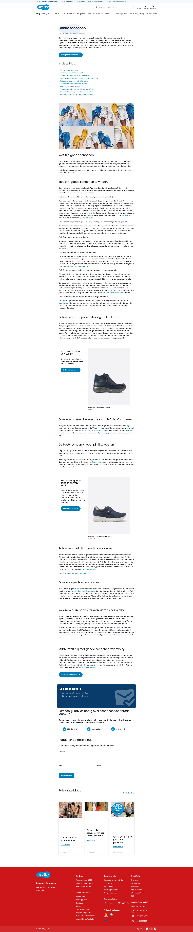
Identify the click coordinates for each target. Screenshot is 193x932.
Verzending (108, 883)
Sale (63, 14)
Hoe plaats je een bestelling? (114, 880)
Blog (142, 14)
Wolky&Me (135, 886)
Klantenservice (151, 14)
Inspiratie (79, 903)
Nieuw (56, 14)
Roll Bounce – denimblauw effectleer (99, 407)
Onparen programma (83, 912)
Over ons (134, 880)
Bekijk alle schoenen (83, 886)
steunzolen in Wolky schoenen (112, 293)
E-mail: (100, 765)
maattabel (124, 215)
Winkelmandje (153, 8)
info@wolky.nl (96, 729)
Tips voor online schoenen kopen (117, 635)
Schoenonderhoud (83, 909)
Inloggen (139, 8)
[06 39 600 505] (113, 729)
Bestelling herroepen (111, 890)
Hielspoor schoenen (84, 14)
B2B (132, 896)
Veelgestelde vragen (111, 893)
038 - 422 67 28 (72, 729)
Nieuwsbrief (135, 883)
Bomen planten (136, 890)
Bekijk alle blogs (128, 793)
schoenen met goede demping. (77, 266)
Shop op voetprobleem (84, 883)
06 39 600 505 (120, 729)
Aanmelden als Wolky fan (85, 919)
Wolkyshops (80, 896)
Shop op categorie (43, 14)
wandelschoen (64, 303)
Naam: (61, 765)
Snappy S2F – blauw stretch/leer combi (99, 536)
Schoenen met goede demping (76, 573)
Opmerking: (63, 751)
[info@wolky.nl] (88, 729)
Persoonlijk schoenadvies (85, 916)
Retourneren (108, 886)
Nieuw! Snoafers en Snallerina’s (69, 839)
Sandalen (70, 14)
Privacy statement (53, 929)
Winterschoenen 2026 (84, 880)
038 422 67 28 (142, 910)
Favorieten (146, 8)
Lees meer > (65, 845)
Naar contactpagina (138, 906)
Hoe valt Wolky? (87, 218)
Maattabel (79, 906)
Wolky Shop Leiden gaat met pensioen (122, 839)
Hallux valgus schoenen (102, 14)
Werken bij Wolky (137, 893)
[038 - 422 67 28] (64, 729)
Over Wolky (134, 14)
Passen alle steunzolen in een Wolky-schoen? (96, 833)
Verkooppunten (121, 14)
